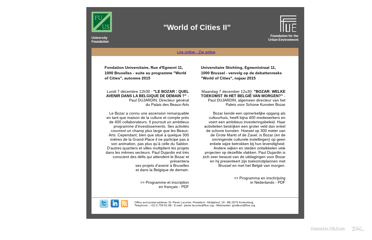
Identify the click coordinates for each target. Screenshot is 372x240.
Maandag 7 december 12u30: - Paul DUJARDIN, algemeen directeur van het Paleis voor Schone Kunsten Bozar (243, 98)
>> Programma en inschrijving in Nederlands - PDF (259, 180)
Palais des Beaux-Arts (169, 104)
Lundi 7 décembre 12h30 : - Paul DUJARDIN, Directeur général (147, 95)
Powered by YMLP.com (328, 228)
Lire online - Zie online (196, 52)
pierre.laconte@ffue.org (199, 205)
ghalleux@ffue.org (243, 205)
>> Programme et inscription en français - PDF (164, 184)
